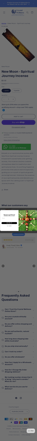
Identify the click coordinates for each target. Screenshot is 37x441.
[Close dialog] (36, 211)
